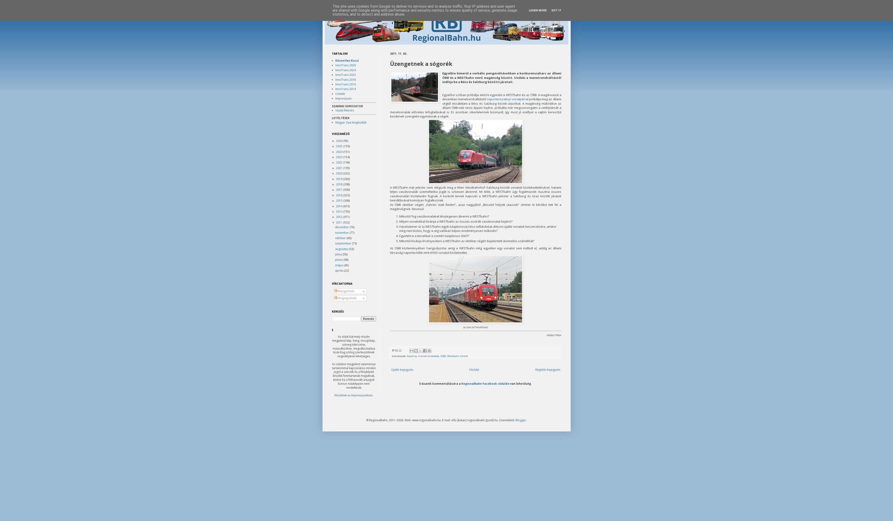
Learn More (538, 10)
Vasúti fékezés (344, 110)
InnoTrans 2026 (345, 65)
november (342, 233)
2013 (339, 212)
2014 (339, 206)
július (339, 254)
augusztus (342, 249)
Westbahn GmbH (457, 356)
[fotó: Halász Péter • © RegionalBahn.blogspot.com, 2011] (414, 87)
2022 (339, 162)
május (339, 265)
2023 (339, 157)
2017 (339, 190)
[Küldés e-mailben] (411, 350)
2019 (339, 179)
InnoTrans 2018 (345, 80)
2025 (339, 146)
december (342, 227)
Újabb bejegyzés (402, 370)
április (339, 271)
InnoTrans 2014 (345, 89)
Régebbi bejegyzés (547, 370)
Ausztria (412, 356)
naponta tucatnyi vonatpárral (507, 99)
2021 (339, 168)
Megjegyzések (346, 298)
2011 (339, 222)
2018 (339, 184)
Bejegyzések (345, 291)
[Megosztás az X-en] (420, 350)
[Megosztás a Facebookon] (425, 350)
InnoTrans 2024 (345, 70)
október (341, 238)
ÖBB (443, 356)
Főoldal (474, 370)
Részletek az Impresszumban (353, 395)
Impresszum (343, 98)
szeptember (343, 243)
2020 (339, 173)
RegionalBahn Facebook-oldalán (485, 383)
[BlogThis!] (416, 350)
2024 (339, 152)
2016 (339, 195)
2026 (339, 141)
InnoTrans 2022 (345, 75)
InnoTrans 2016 (345, 84)
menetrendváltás (428, 356)
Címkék (340, 94)
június (339, 260)
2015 (339, 201)
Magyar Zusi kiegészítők (351, 122)
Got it (556, 10)
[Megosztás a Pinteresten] (429, 350)
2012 (339, 217)
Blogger (521, 420)
